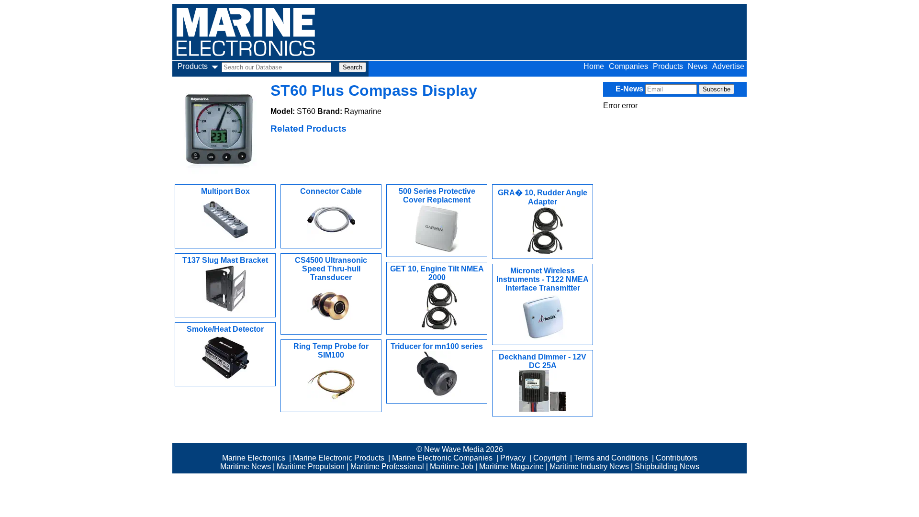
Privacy (513, 458)
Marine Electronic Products (338, 458)
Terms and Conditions (611, 458)
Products (668, 66)
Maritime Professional (387, 466)
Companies (628, 66)
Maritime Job (451, 466)
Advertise (728, 66)
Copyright (549, 458)
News (697, 66)
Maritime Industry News (589, 466)
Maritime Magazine (511, 466)
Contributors (676, 458)
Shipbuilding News (667, 466)
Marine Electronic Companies (442, 458)
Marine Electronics (253, 458)
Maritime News (245, 466)
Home (593, 66)
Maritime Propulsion (311, 466)
